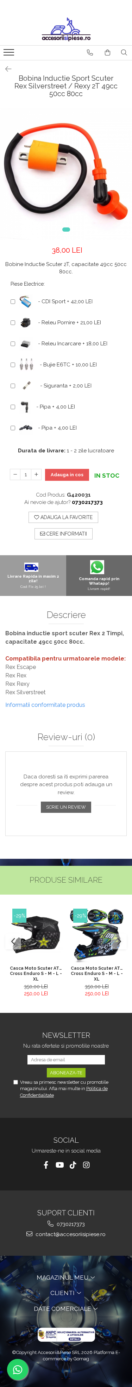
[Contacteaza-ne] (90, 53)
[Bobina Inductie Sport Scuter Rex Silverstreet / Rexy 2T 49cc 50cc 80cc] (66, 174)
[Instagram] (86, 1165)
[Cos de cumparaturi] (107, 53)
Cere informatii (66, 534)
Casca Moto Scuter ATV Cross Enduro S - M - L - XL (36, 973)
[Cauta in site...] (124, 53)
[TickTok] (73, 1165)
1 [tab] (66, 229)
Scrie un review (66, 807)
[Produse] (10, 54)
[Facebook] (46, 1165)
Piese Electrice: (28, 284)
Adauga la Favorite (66, 517)
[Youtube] (59, 1165)
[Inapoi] (5, 69)
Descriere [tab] (66, 615)
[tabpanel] (66, 174)
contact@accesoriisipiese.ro (70, 1234)
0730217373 (70, 1224)
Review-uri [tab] (66, 737)
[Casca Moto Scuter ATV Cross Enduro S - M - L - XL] (36, 935)
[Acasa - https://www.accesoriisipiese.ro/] (66, 29)
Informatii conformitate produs (45, 705)
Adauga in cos (67, 474)
